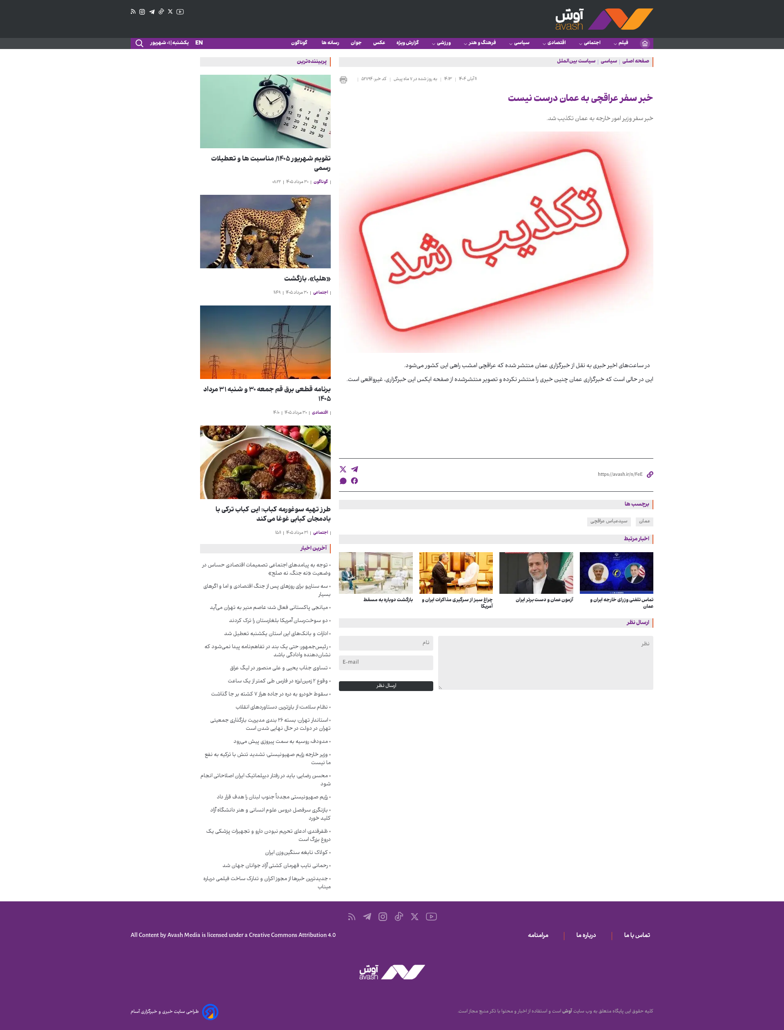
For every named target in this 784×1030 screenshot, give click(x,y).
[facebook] (354, 481)
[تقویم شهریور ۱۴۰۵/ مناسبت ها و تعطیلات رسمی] (265, 111)
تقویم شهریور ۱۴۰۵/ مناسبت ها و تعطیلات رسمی (271, 164)
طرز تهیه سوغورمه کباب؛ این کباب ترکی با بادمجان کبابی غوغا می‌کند (273, 515)
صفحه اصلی (635, 62)
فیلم (623, 43)
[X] (170, 12)
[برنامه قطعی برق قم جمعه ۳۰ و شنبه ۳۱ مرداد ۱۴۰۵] (265, 342)
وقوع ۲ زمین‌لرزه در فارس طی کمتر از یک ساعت (278, 681)
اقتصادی (557, 43)
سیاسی (522, 43)
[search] (139, 44)
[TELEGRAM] (152, 12)
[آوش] (604, 19)
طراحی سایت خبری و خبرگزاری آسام (165, 1012)
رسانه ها (330, 43)
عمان (644, 521)
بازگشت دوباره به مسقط (388, 600)
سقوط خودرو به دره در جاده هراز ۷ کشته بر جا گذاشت (269, 694)
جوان (356, 43)
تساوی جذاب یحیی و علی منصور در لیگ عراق (279, 668)
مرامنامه (540, 936)
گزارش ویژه (407, 43)
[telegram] (354, 469)
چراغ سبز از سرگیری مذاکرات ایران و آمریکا (457, 603)
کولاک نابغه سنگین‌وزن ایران (296, 853)
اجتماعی (592, 43)
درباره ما (588, 936)
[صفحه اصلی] (645, 43)
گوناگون (300, 43)
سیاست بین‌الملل (576, 62)
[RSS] (133, 12)
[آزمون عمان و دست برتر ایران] (536, 573)
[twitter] (343, 469)
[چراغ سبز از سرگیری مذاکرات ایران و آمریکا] (456, 573)
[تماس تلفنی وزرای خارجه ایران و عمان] (617, 573)
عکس (379, 43)
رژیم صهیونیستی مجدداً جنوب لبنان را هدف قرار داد (272, 797)
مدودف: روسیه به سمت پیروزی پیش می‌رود (281, 742)
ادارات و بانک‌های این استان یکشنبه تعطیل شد (276, 634)
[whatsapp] (343, 480)
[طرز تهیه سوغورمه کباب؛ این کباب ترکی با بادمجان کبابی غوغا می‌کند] (265, 462)
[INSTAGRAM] (142, 12)
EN (199, 43)
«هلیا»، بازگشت (307, 279)
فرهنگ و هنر (482, 43)
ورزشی (444, 43)
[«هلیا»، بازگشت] (265, 231)
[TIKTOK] (161, 12)
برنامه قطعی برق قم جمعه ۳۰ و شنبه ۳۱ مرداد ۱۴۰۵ (267, 395)
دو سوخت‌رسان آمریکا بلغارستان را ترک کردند (278, 621)
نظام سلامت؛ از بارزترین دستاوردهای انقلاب (282, 707)
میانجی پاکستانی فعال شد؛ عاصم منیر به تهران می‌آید (269, 608)
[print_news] (346, 79)
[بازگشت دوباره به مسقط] (376, 573)
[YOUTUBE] (180, 12)
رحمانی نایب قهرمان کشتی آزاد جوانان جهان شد (275, 866)
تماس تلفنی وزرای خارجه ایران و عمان (621, 603)
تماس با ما (638, 936)
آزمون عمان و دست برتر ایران (544, 600)
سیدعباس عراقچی (609, 521)
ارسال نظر (386, 686)
